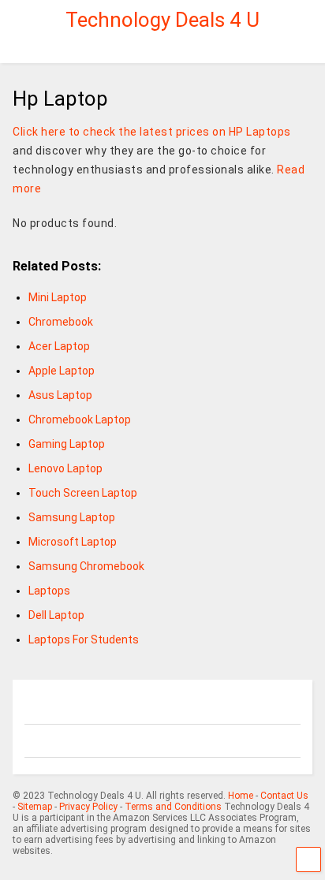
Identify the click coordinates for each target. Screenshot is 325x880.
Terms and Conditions (173, 806)
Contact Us (284, 795)
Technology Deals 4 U (162, 20)
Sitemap (34, 806)
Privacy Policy (88, 806)
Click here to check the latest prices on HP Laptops (152, 131)
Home (240, 795)
